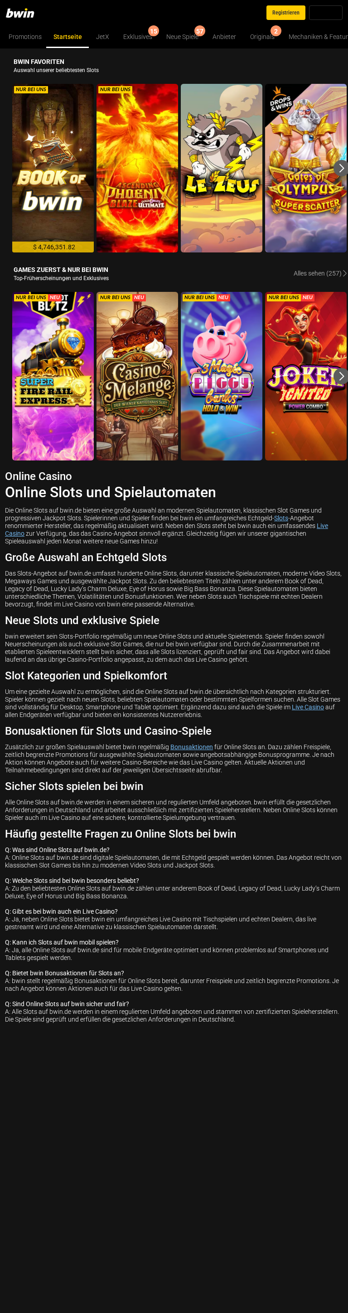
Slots (281, 518)
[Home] (25, 13)
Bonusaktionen (191, 747)
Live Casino (308, 707)
